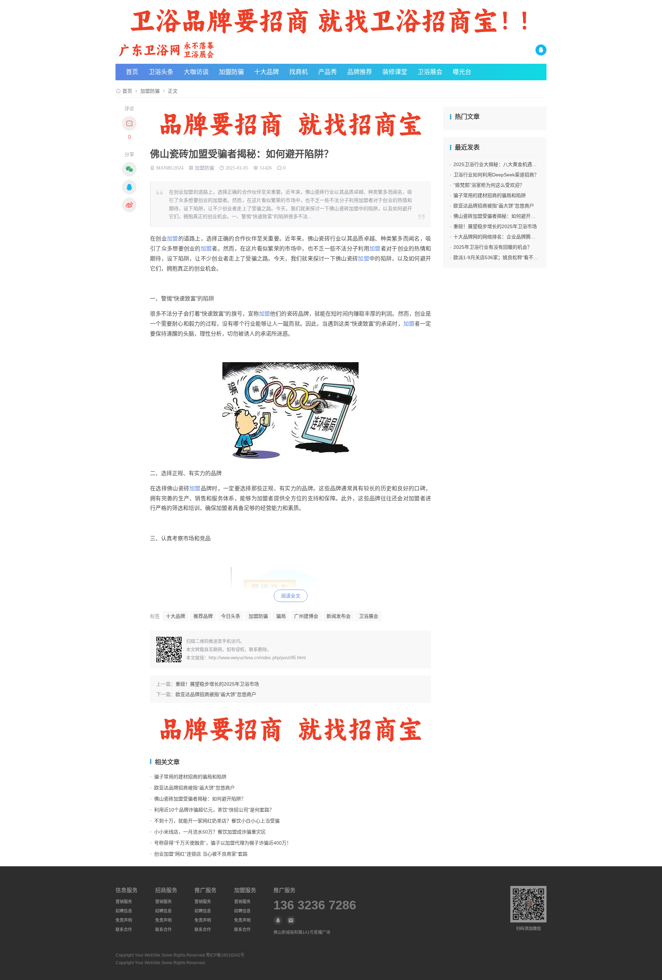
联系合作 (124, 929)
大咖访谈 (196, 72)
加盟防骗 (231, 72)
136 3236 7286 (314, 905)
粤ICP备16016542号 (225, 955)
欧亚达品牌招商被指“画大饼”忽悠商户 (215, 694)
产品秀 (327, 72)
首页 (132, 72)
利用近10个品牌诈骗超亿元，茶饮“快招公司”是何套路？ (214, 810)
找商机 (298, 72)
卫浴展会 (430, 72)
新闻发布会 (339, 616)
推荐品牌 (203, 616)
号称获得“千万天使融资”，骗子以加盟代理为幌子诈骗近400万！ (222, 843)
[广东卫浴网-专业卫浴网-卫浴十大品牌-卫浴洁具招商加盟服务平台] (187, 50)
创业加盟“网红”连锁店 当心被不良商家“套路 (201, 854)
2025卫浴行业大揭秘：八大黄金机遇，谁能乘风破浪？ (512, 164)
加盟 (172, 239)
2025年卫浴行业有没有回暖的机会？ (492, 247)
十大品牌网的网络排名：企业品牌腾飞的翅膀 (501, 236)
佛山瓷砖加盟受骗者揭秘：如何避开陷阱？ (200, 799)
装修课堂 (394, 72)
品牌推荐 (359, 72)
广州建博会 (306, 616)
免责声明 (124, 920)
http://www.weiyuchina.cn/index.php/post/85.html (257, 657)
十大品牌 (266, 72)
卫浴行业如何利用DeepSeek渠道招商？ (496, 174)
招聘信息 (124, 911)
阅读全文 (290, 596)
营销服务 (124, 901)
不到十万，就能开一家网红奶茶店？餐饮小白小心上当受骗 (217, 821)
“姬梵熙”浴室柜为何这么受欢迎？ (488, 185)
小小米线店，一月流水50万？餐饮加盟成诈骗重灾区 (210, 832)
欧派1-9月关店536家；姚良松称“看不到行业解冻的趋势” (513, 257)
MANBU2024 (169, 167)
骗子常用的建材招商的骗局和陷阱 (190, 776)
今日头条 (230, 616)
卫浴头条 (161, 72)
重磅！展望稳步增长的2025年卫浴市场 (217, 684)
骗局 (281, 616)
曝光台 (462, 72)
